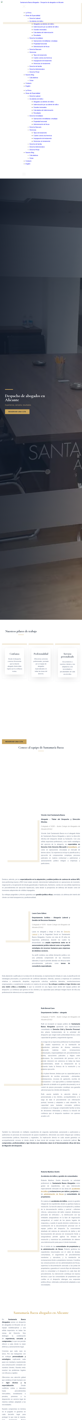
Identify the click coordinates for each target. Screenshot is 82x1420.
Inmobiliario (72, 847)
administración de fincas (54, 1194)
